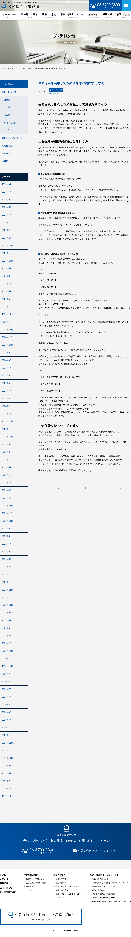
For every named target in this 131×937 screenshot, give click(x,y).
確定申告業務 (61, 883)
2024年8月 (7, 360)
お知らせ (93, 16)
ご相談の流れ (61, 898)
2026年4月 (7, 215)
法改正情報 (7, 146)
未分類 (5, 161)
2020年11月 (7, 659)
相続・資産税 (10, 123)
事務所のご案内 (29, 16)
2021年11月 (7, 597)
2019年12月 (7, 743)
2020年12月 (7, 651)
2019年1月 (7, 796)
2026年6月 (7, 199)
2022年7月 (7, 544)
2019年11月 (7, 750)
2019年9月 (7, 766)
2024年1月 (7, 414)
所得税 (7, 100)
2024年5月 (7, 383)
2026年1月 (7, 238)
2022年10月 (7, 521)
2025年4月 (7, 307)
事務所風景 (30, 886)
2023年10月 (7, 437)
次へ (112, 488)
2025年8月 (7, 276)
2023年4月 (7, 483)
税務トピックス (9, 92)
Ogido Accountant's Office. (69, 930)
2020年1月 (7, 735)
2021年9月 (7, 613)
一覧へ (86, 488)
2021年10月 (7, 605)
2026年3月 (7, 222)
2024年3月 (7, 398)
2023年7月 (7, 460)
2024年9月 (7, 352)
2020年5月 (7, 704)
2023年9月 (7, 444)
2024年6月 (7, 375)
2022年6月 (7, 551)
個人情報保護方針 (8, 892)
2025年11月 (7, 253)
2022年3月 (7, 567)
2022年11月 (7, 513)
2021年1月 (7, 643)
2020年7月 (7, 689)
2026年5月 (7, 207)
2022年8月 (7, 536)
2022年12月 (7, 506)
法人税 (7, 107)
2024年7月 (7, 368)
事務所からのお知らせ (12, 138)
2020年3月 (7, 720)
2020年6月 (7, 697)
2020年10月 (7, 666)
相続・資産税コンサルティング (68, 886)
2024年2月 (7, 406)
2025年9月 (7, 268)
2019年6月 (7, 789)
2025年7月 (7, 284)
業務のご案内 (49, 16)
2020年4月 (7, 712)
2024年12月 (7, 330)
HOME (3, 875)
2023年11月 (7, 429)
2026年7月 (7, 192)
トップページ (9, 16)
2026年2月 (7, 230)
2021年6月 (7, 628)
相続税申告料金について (102, 890)
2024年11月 (7, 337)
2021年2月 (7, 636)
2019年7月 (7, 781)
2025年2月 (7, 314)
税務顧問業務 (61, 879)
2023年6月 (7, 467)
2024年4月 (7, 391)
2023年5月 (7, 475)
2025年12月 (7, 245)
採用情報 (107, 16)
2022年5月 (7, 559)
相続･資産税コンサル (72, 16)
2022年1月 (7, 582)
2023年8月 (7, 452)
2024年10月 (7, 345)
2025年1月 (7, 322)
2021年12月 (7, 590)
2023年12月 (7, 421)
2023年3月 (7, 490)
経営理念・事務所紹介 (35, 879)
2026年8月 (7, 184)
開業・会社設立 (62, 890)
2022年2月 (7, 574)
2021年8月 (7, 620)
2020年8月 (7, 681)
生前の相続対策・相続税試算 (104, 894)
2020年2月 (7, 727)
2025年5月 (7, 299)
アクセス (29, 890)
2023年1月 (7, 498)
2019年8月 (7, 773)
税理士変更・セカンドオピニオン (69, 894)
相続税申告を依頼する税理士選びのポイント (110, 883)
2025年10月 (7, 261)
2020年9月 (7, 674)
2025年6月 (7, 291)
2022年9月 (7, 528)
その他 (7, 130)
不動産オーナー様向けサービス (104, 898)
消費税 (7, 115)
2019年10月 (7, 758)
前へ (60, 488)
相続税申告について (100, 879)
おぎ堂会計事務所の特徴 (36, 883)
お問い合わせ (6, 887)
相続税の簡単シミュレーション (104, 886)
